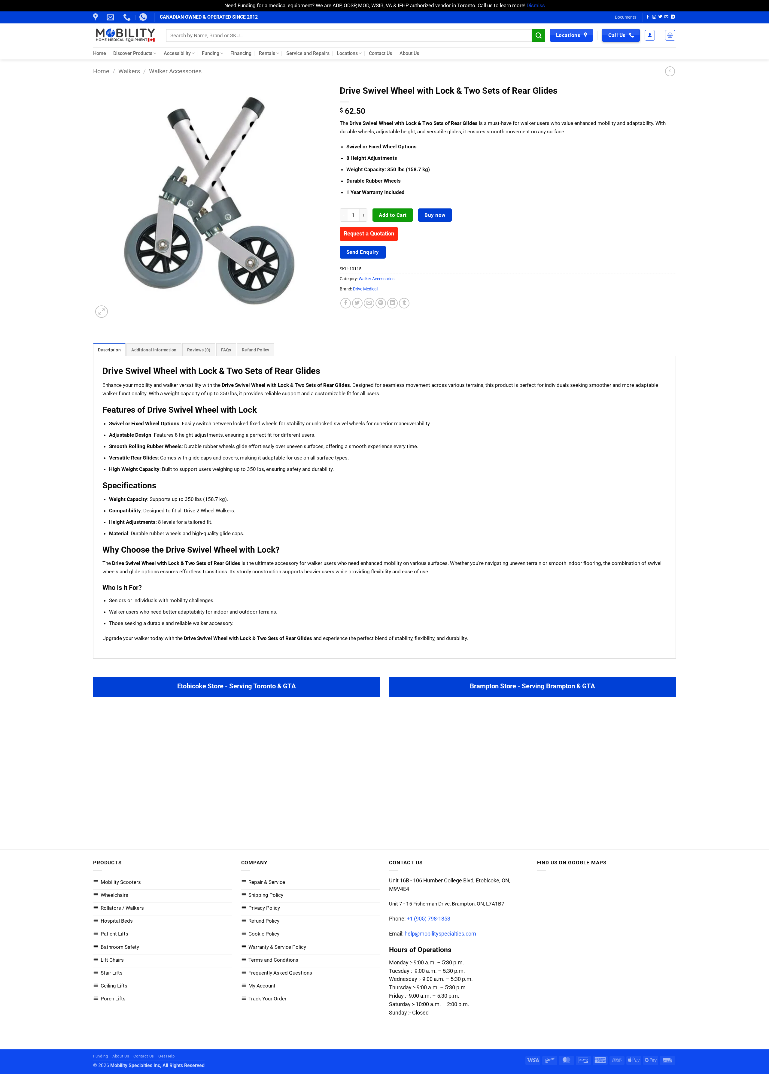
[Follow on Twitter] (660, 17)
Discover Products (132, 53)
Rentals (267, 53)
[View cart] (670, 35)
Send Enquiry (362, 252)
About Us (409, 53)
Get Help (166, 1056)
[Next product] (670, 71)
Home (99, 53)
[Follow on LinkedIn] (673, 17)
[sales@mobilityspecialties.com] (111, 17)
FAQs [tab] (226, 349)
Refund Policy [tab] (255, 349)
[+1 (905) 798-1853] (127, 17)
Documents (625, 17)
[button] (650, 35)
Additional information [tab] (153, 349)
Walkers (129, 71)
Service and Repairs (308, 53)
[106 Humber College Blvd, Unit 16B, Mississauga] (96, 17)
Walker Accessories (175, 71)
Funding (210, 53)
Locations (347, 53)
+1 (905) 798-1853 (428, 918)
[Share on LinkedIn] (392, 303)
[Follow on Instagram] (654, 17)
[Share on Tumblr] (404, 303)
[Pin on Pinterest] (380, 303)
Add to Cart (393, 215)
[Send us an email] (666, 17)
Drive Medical (365, 289)
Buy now (434, 215)
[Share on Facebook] (345, 303)
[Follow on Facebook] (648, 17)
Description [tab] (109, 349)
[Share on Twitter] (357, 303)
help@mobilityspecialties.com (440, 933)
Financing (240, 53)
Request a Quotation (368, 233)
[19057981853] (143, 17)
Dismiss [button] (536, 5)
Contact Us (380, 53)
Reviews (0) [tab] (198, 349)
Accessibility (177, 53)
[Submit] (538, 35)
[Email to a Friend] (369, 303)
